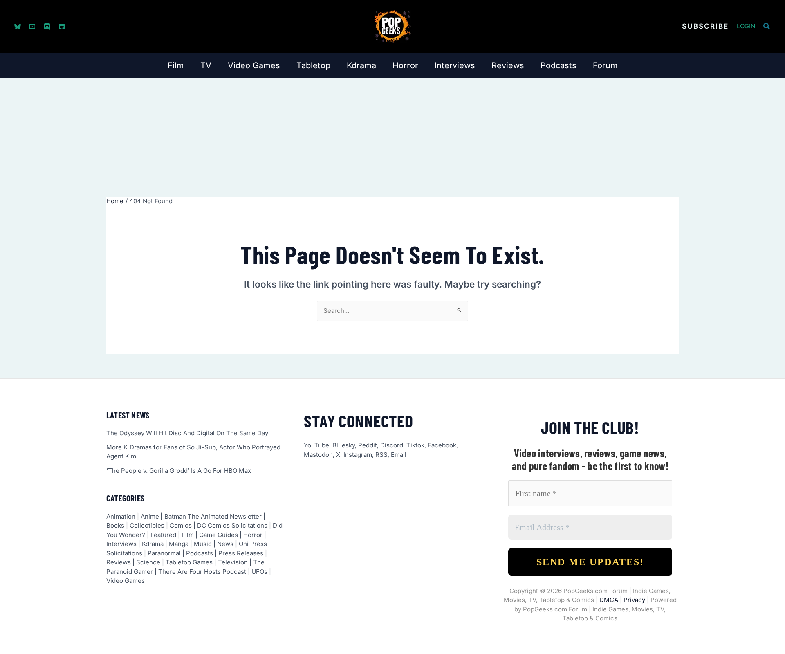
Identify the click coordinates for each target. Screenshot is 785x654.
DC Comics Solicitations (232, 525)
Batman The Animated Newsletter (213, 516)
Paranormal (164, 553)
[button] (705, 26)
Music (203, 544)
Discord (391, 445)
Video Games (125, 580)
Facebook (442, 445)
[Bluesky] (17, 26)
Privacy (634, 600)
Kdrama (153, 544)
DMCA (608, 600)
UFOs (259, 571)
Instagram (357, 454)
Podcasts (199, 553)
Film (188, 535)
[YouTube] (32, 26)
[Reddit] (61, 26)
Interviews (121, 544)
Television (233, 562)
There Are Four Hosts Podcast (202, 571)
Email (398, 454)
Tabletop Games (189, 562)
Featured (163, 535)
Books (115, 525)
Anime (150, 516)
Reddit (367, 445)
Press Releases (240, 553)
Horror (252, 535)
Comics (181, 525)
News (225, 544)
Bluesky (343, 445)
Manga (178, 544)
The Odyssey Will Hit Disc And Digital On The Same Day (187, 433)
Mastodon (318, 454)
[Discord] (47, 26)
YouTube (316, 445)
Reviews (118, 562)
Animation (120, 516)
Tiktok (415, 445)
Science (148, 562)
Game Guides (218, 535)
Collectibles (147, 525)
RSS (381, 454)
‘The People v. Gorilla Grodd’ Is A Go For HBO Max (178, 470)
